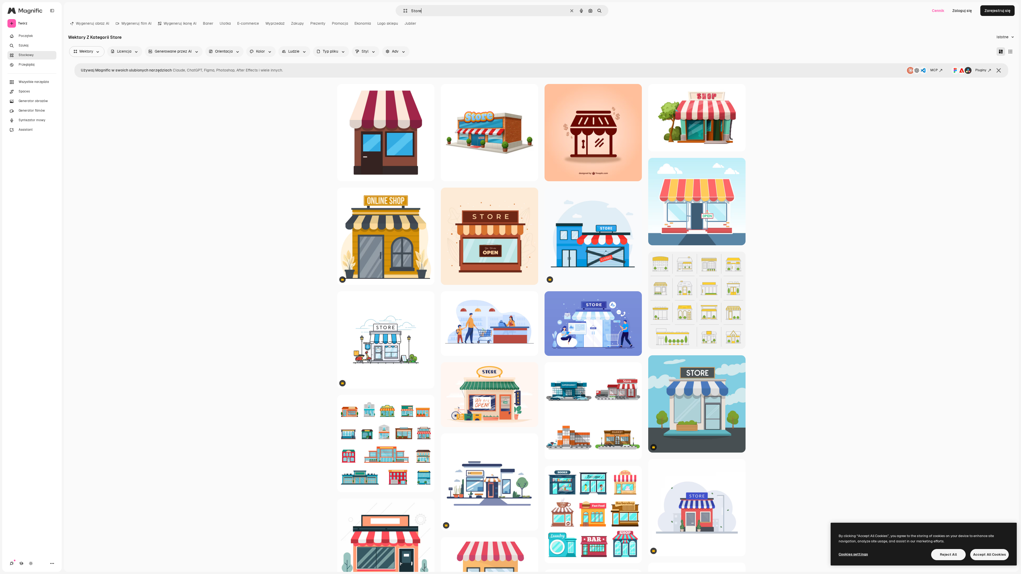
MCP (934, 70)
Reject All (948, 554)
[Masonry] (1001, 51)
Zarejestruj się (997, 10)
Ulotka (225, 23)
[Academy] (21, 563)
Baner (208, 23)
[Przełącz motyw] (31, 563)
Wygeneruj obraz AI (92, 23)
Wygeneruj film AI (136, 23)
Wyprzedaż (275, 23)
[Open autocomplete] (403, 11)
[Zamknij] (998, 70)
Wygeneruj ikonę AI (180, 23)
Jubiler (410, 23)
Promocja (340, 23)
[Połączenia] (11, 563)
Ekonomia (362, 23)
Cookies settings (853, 554)
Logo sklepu (387, 23)
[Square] (1010, 51)
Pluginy (980, 70)
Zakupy (297, 23)
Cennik (938, 10)
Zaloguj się (962, 10)
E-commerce (248, 23)
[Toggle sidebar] (52, 10)
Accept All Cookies (989, 554)
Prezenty (317, 23)
